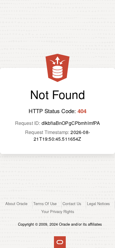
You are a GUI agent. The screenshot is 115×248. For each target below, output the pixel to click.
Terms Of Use (45, 203)
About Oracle (16, 203)
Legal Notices (98, 203)
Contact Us (72, 203)
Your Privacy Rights (57, 211)
